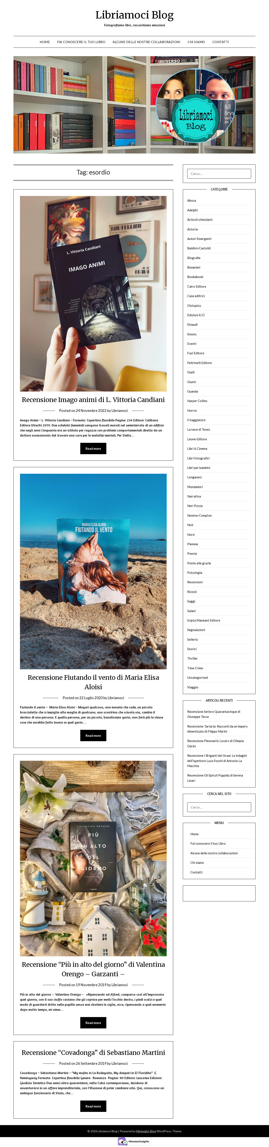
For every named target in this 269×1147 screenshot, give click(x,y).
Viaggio (192, 687)
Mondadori (195, 487)
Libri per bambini (198, 468)
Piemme (192, 544)
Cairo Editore (196, 286)
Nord (190, 534)
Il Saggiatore (196, 420)
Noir (190, 525)
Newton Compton (199, 515)
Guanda (192, 391)
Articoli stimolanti (199, 219)
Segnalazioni (196, 630)
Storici (191, 649)
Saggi (191, 601)
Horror (192, 410)
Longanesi (194, 477)
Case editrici (196, 296)
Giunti (191, 382)
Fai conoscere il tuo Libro (81, 42)
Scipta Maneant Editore (203, 620)
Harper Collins (197, 401)
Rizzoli (192, 592)
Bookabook (195, 277)
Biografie (193, 258)
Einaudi (192, 324)
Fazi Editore (195, 353)
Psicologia (194, 572)
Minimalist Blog (146, 1131)
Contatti (220, 42)
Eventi (191, 343)
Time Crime (195, 668)
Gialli (191, 372)
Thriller (192, 658)
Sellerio (192, 639)
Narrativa (194, 496)
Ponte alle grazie (199, 563)
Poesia (192, 553)
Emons (191, 334)
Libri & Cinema (197, 448)
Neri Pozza (195, 506)
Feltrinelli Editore (199, 363)
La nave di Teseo (198, 429)
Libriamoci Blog (134, 15)
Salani (191, 611)
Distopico (194, 305)
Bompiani (193, 267)
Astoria (192, 229)
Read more (93, 448)
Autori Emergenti (199, 239)
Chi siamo (196, 42)
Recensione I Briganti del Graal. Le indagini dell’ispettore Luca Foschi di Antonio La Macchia (217, 761)
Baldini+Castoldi (199, 248)
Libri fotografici (198, 458)
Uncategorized (197, 677)
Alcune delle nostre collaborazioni (146, 42)
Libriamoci (120, 410)
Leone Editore (197, 439)
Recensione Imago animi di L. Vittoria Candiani (93, 400)
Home (45, 42)
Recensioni (195, 582)
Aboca (191, 200)
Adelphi (192, 210)
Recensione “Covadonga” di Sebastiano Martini (93, 1053)
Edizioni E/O (196, 315)
